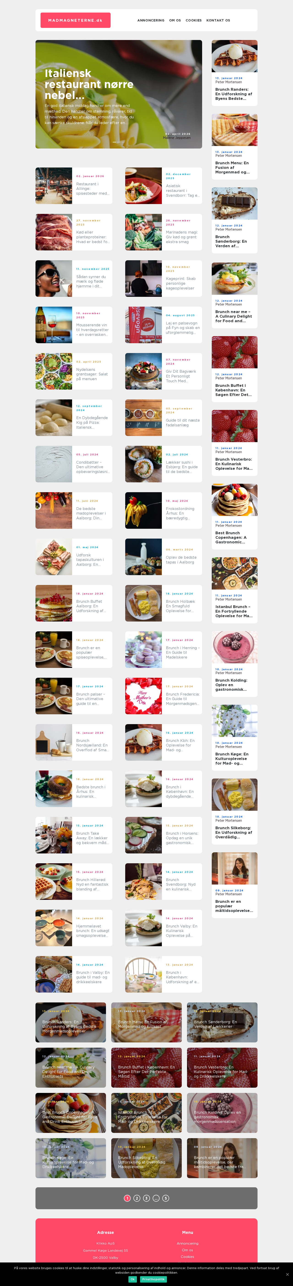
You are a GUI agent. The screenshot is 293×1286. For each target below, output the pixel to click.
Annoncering (151, 20)
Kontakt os (218, 20)
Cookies (194, 20)
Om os (175, 20)
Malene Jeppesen (177, 138)
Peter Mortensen (228, 82)
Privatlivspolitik (153, 1279)
